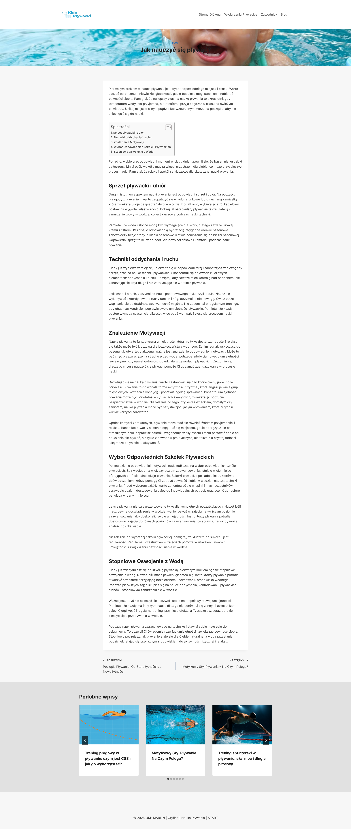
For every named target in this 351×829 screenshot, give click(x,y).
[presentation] (109, 724)
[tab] (168, 779)
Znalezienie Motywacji (129, 142)
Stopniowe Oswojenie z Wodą (134, 151)
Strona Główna (210, 14)
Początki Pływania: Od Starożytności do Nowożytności (132, 666)
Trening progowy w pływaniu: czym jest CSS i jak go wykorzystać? (108, 758)
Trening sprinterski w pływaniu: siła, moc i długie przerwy (242, 758)
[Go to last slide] (85, 740)
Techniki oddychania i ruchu (133, 137)
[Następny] (266, 740)
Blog (284, 14)
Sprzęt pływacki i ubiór (128, 132)
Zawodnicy (269, 14)
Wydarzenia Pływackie (240, 14)
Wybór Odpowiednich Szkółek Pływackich (142, 147)
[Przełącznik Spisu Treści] (167, 127)
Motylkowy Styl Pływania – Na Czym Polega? (215, 663)
